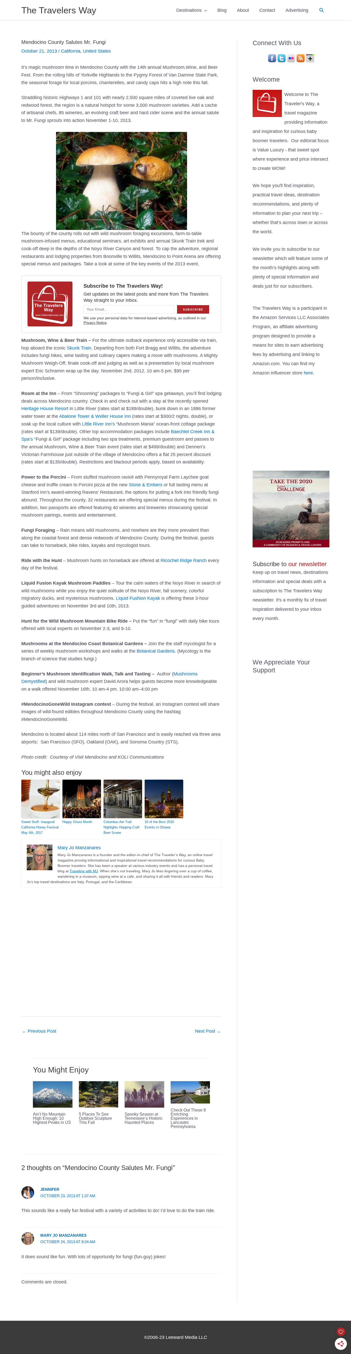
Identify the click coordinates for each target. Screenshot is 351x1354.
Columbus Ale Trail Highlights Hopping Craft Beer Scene (122, 827)
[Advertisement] (291, 423)
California (70, 51)
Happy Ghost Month (77, 822)
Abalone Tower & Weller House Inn (95, 416)
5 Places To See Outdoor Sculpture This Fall (95, 1118)
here (308, 372)
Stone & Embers (145, 484)
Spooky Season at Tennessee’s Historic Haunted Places (144, 1118)
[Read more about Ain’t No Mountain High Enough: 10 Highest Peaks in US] (52, 1094)
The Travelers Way (58, 10)
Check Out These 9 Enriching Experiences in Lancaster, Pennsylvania (188, 1118)
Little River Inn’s (98, 424)
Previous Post (39, 1031)
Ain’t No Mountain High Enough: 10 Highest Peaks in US (52, 1118)
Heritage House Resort (44, 408)
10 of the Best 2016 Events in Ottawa (159, 824)
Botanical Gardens (156, 651)
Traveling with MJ (84, 871)
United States (97, 51)
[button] (322, 10)
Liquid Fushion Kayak (138, 598)
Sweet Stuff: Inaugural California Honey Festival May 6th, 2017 (40, 827)
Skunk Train (79, 348)
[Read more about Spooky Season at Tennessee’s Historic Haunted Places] (144, 1094)
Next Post (208, 1031)
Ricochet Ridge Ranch (184, 560)
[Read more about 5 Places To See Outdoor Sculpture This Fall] (98, 1094)
